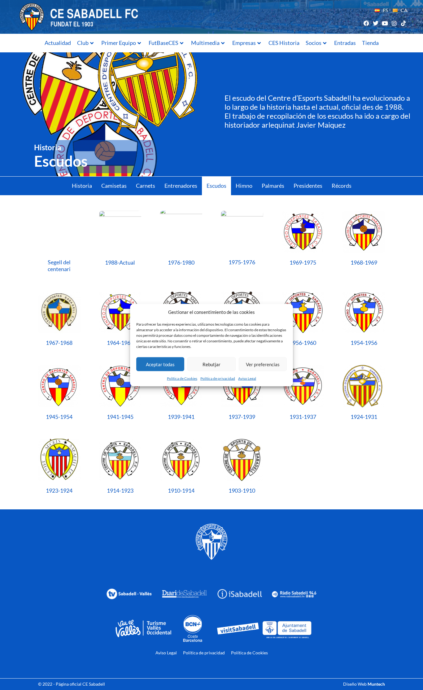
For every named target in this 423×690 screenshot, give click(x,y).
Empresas (244, 42)
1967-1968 (59, 342)
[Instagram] (394, 23)
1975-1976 (242, 262)
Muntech (376, 684)
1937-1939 (242, 416)
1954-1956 (364, 342)
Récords (341, 185)
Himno (244, 185)
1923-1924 (59, 490)
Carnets (145, 185)
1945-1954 (59, 416)
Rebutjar (211, 364)
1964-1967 (120, 342)
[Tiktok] (404, 23)
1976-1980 (181, 262)
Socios (313, 42)
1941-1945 (120, 416)
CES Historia (283, 42)
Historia (82, 185)
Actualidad (58, 42)
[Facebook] (366, 23)
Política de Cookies (182, 378)
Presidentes (308, 185)
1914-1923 (120, 490)
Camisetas (114, 185)
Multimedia (205, 42)
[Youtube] (385, 23)
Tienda (370, 42)
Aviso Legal (247, 378)
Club (83, 42)
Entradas (345, 42)
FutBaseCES (163, 42)
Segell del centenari (59, 265)
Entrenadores (180, 185)
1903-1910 (242, 490)
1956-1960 (303, 342)
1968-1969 (364, 262)
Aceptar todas (160, 364)
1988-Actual (120, 262)
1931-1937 (303, 416)
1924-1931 (364, 416)
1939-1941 (181, 416)
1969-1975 (303, 262)
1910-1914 (181, 490)
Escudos (216, 185)
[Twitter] (375, 23)
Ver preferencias (263, 364)
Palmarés (273, 185)
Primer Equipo (118, 42)
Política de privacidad (217, 378)
